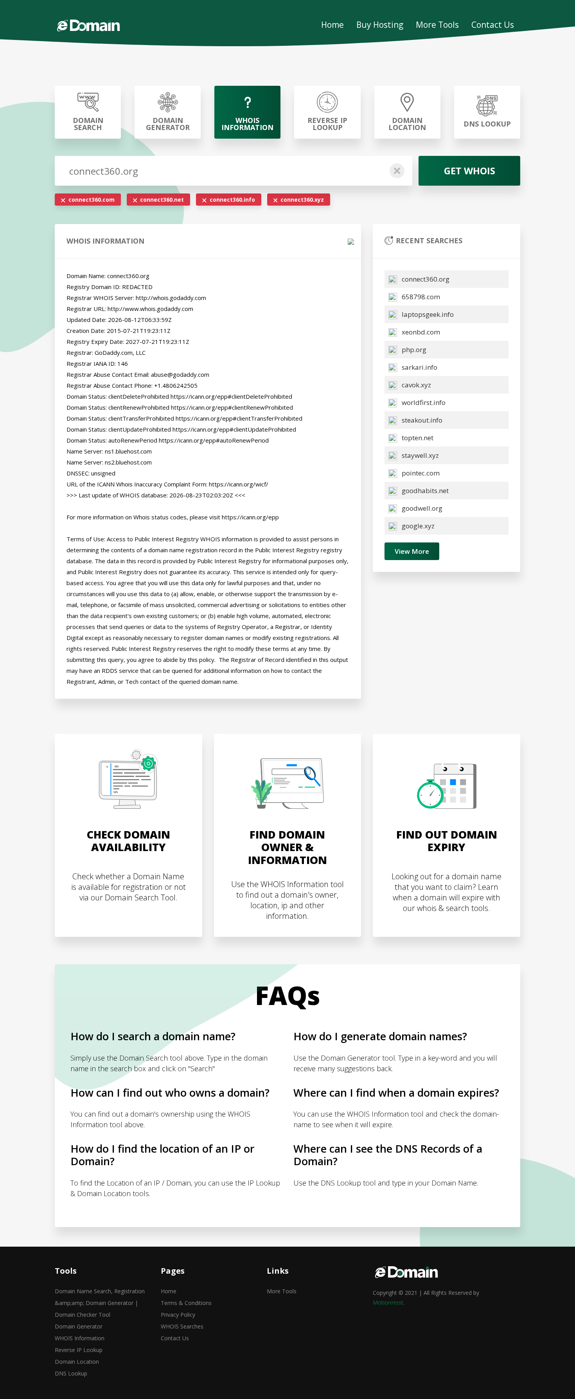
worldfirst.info (423, 402)
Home (332, 24)
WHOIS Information (79, 1338)
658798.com (420, 296)
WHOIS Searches (182, 1326)
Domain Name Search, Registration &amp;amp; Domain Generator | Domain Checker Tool (100, 1302)
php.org (413, 349)
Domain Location (77, 1361)
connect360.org (424, 279)
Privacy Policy (178, 1314)
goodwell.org (421, 508)
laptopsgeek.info (427, 314)
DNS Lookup (71, 1373)
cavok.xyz (415, 384)
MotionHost (388, 1302)
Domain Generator (78, 1326)
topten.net (416, 437)
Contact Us (492, 24)
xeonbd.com (420, 331)
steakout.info (421, 420)
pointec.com (420, 472)
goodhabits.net (424, 490)
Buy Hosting (379, 24)
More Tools (437, 24)
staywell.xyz (419, 455)
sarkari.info (418, 367)
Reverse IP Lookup (78, 1350)
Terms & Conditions (186, 1303)
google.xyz (417, 525)
